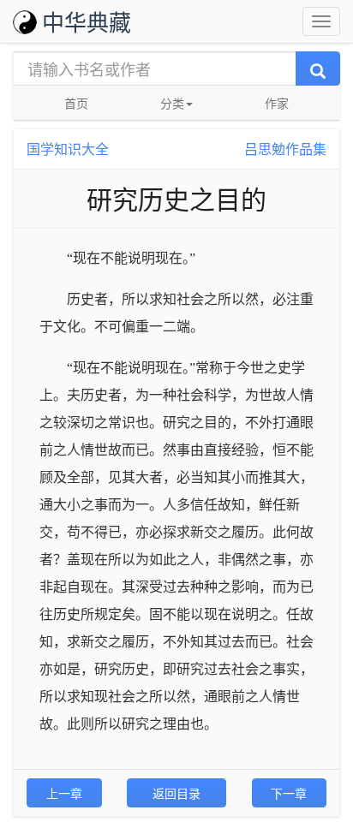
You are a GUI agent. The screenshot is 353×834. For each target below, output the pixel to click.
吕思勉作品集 (285, 148)
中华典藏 (86, 21)
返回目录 (176, 792)
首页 (76, 102)
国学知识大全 (68, 148)
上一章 (64, 792)
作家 (277, 102)
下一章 (289, 792)
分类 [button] (172, 102)
